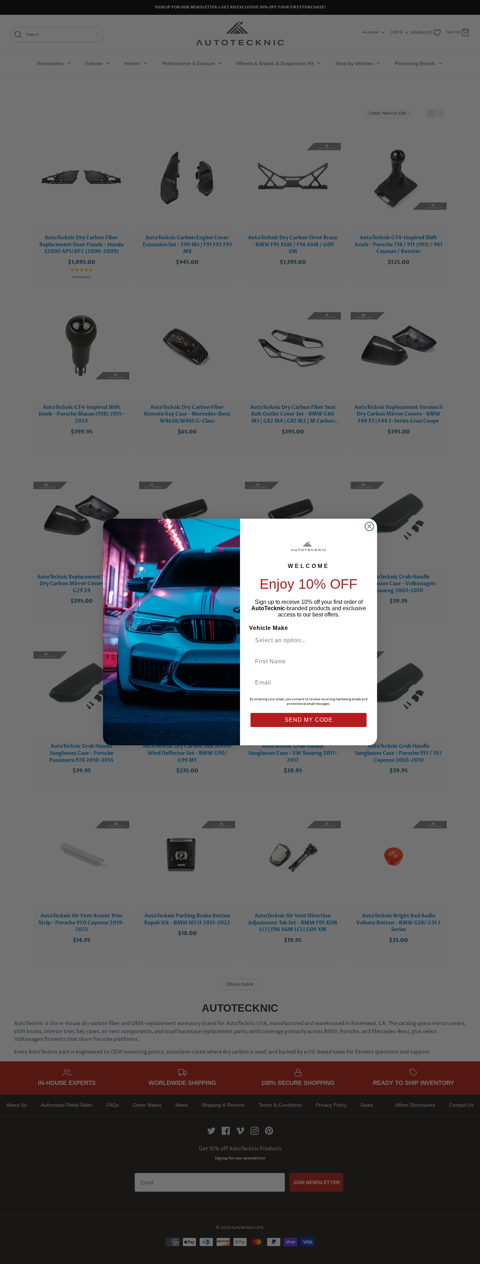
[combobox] (305, 640)
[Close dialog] (369, 526)
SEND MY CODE (309, 720)
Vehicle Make (268, 628)
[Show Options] (360, 640)
